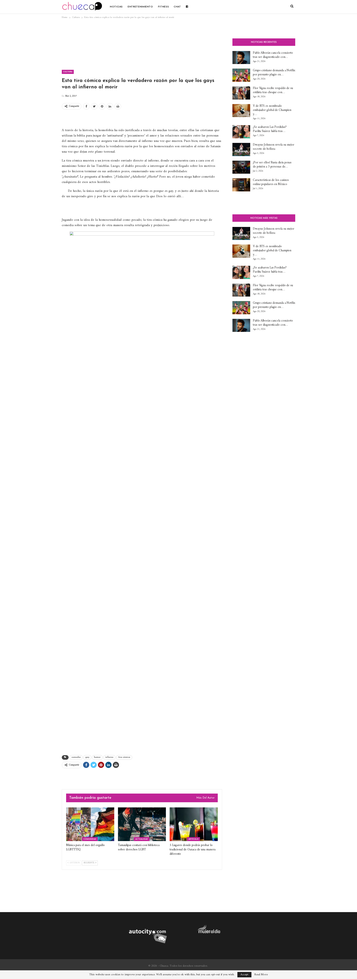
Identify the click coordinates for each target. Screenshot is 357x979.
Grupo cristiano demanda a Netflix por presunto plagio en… (274, 72)
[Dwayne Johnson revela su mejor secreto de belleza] (241, 149)
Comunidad (89, 839)
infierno (109, 757)
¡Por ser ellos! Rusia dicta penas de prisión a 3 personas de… (272, 165)
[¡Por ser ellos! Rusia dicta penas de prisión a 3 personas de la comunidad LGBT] (241, 167)
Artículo (193, 839)
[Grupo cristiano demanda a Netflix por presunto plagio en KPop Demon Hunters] (241, 75)
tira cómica (124, 757)
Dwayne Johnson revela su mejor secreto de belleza (273, 147)
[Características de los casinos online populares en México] (241, 184)
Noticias (116, 7)
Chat (177, 7)
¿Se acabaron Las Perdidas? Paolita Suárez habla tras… (269, 129)
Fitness (163, 7)
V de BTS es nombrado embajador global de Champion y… (272, 110)
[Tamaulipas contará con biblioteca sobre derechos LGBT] (142, 824)
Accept (244, 974)
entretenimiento (140, 7)
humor (97, 757)
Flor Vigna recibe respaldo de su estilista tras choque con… (273, 90)
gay (87, 757)
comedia (76, 757)
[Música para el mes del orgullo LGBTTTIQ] (90, 824)
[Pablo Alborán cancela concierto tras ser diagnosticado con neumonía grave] (241, 57)
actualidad (141, 839)
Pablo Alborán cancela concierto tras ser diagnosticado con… (273, 55)
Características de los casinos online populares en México (271, 182)
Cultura (67, 72)
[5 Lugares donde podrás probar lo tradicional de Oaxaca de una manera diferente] (194, 824)
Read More (261, 974)
